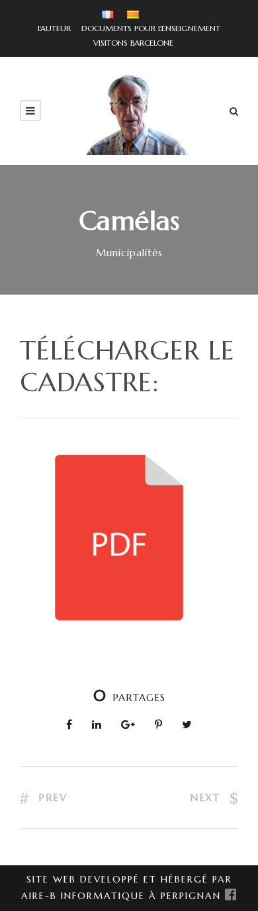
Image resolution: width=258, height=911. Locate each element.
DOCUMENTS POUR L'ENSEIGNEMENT (146, 28)
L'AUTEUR (54, 28)
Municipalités (129, 252)
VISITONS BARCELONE (129, 43)
